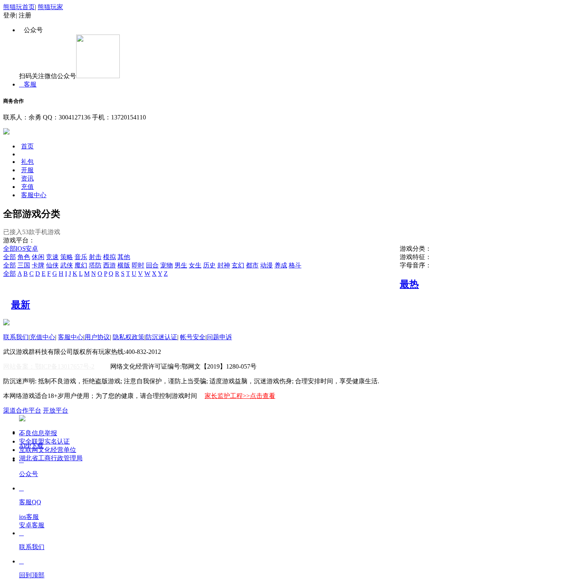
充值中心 (42, 337)
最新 (20, 305)
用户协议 (97, 337)
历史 (209, 265)
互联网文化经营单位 (47, 449)
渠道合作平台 (22, 410)
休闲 (38, 257)
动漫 (266, 265)
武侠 (66, 265)
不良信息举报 (38, 433)
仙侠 (52, 265)
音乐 (81, 257)
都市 (252, 265)
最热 (409, 284)
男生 (181, 265)
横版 (123, 265)
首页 (27, 146)
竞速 (52, 257)
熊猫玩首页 (19, 7)
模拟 (109, 257)
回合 (152, 265)
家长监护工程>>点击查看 (240, 395)
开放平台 (55, 410)
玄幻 (238, 265)
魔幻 (81, 265)
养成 (280, 265)
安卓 (32, 248)
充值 (27, 186)
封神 (223, 265)
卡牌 (38, 265)
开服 (27, 170)
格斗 (295, 265)
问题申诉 (219, 337)
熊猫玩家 (50, 7)
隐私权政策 (128, 337)
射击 (95, 257)
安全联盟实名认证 (44, 441)
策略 (66, 257)
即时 (138, 265)
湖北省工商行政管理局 (50, 458)
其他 (123, 257)
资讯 (27, 178)
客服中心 (33, 195)
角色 (23, 257)
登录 (9, 15)
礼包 (27, 161)
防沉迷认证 (161, 337)
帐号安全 (192, 337)
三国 (23, 265)
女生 (195, 265)
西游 (109, 265)
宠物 (166, 265)
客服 (27, 84)
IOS (21, 248)
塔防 (95, 265)
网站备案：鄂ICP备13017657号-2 (48, 366)
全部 (9, 248)
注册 (25, 15)
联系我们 (16, 337)
